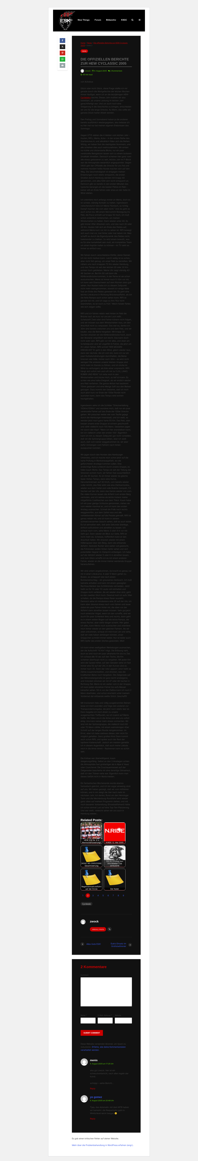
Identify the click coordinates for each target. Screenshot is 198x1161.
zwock (88, 71)
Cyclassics (86, 97)
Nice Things (84, 20)
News (89, 43)
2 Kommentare (116, 71)
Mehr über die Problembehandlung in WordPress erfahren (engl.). (102, 1145)
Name (84, 1015)
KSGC (124, 20)
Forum (98, 20)
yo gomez (96, 1097)
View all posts (98, 929)
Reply (92, 1088)
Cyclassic (86, 904)
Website (118, 1015)
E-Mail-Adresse (105, 1015)
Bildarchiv (111, 20)
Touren (69, 20)
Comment (84, 975)
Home (83, 43)
